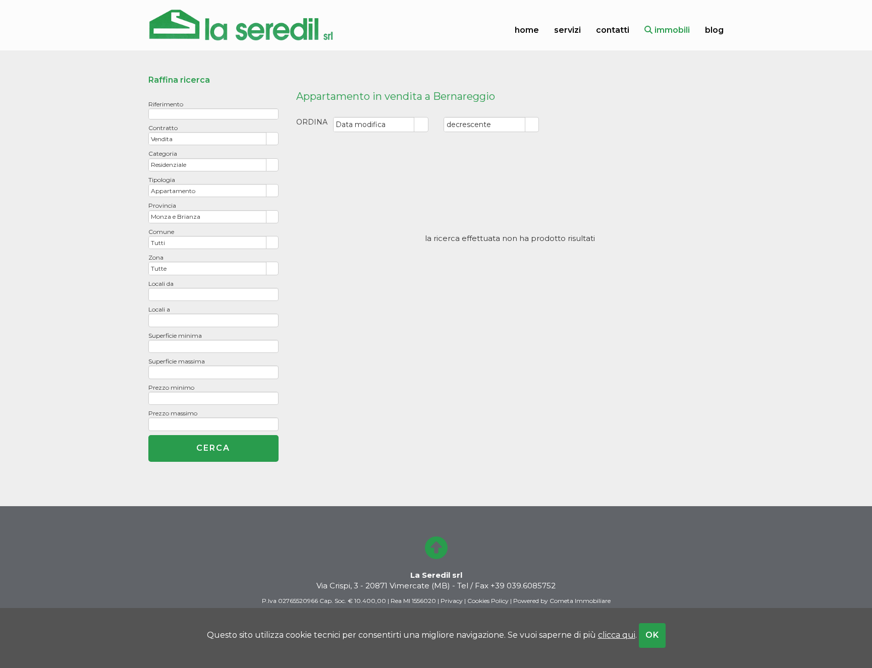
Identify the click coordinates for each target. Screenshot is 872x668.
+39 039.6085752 (523, 585)
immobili (671, 30)
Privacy (452, 600)
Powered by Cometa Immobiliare (562, 600)
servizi (567, 30)
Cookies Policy (488, 600)
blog (714, 30)
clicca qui (616, 635)
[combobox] (374, 124)
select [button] (421, 125)
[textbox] (213, 114)
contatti (612, 30)
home (527, 30)
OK (652, 635)
